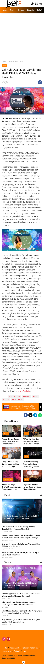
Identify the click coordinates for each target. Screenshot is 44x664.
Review (6, 434)
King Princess (15, 396)
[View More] (41, 495)
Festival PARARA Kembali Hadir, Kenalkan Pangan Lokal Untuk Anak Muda (20, 553)
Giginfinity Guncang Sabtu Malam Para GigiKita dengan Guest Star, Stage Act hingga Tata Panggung (31, 464)
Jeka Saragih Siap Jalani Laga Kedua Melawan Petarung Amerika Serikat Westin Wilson (18, 603)
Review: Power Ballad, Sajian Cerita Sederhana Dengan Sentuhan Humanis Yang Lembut (10, 441)
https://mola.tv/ (24, 391)
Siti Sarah (4, 81)
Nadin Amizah (18, 399)
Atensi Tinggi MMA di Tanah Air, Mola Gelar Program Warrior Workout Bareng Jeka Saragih (21, 594)
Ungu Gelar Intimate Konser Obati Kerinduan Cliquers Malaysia (32, 486)
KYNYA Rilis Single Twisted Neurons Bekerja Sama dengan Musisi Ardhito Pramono (11, 486)
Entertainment (8, 479)
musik (36, 396)
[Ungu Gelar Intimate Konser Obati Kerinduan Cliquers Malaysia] (32, 476)
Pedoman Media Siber (30, 648)
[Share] (40, 82)
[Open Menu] (36, 3)
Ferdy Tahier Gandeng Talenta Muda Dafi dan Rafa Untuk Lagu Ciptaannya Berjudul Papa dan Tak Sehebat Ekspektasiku (10, 464)
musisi (7, 399)
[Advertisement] (22, 38)
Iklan (24, 651)
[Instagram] (4, 639)
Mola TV (27, 396)
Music (4, 65)
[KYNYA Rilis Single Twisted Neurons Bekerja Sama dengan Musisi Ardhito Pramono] (11, 476)
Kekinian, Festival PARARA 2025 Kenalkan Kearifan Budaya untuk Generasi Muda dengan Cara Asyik (21, 536)
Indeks (4, 648)
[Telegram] (35, 415)
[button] (32, 3)
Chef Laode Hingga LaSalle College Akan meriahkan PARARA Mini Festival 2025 (21, 545)
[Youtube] (8, 639)
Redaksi (17, 651)
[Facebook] (26, 415)
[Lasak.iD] (13, 3)
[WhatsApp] (40, 415)
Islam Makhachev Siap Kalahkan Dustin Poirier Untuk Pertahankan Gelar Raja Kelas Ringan (22, 612)
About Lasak (14, 648)
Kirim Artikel (6, 651)
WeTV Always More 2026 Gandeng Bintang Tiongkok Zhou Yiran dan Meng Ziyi (18, 527)
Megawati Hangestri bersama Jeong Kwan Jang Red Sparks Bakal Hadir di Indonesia (21, 620)
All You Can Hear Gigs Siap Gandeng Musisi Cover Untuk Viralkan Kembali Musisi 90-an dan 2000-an (31, 441)
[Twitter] (30, 415)
